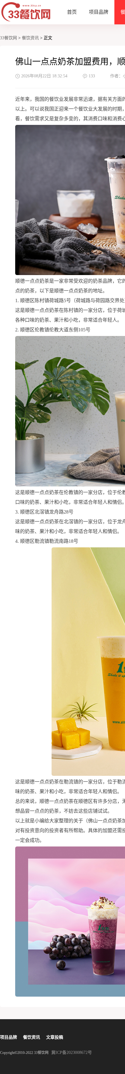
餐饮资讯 (30, 38)
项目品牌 (98, 12)
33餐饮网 (8, 38)
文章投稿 (54, 1037)
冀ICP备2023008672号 (71, 1052)
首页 (72, 12)
